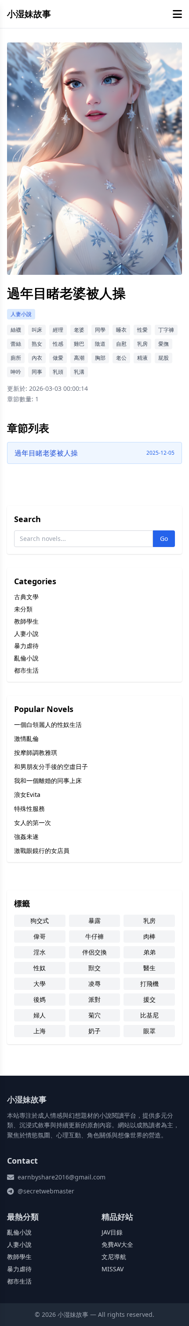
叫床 (37, 329)
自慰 (121, 343)
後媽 (39, 999)
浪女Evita (27, 794)
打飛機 (149, 983)
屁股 (163, 357)
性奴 (39, 968)
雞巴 (79, 343)
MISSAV (113, 1269)
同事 (37, 371)
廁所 (16, 357)
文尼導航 (114, 1256)
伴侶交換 (94, 952)
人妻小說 (21, 314)
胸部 (100, 357)
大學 (39, 983)
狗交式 (39, 920)
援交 (149, 999)
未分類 (23, 609)
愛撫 (163, 343)
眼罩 (149, 1031)
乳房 (142, 343)
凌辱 (94, 983)
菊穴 (94, 1015)
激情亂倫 (26, 738)
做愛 (58, 357)
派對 (94, 999)
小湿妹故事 (29, 14)
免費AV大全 (117, 1244)
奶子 (94, 1031)
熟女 (37, 343)
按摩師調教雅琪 (35, 752)
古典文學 (26, 597)
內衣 (37, 357)
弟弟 (149, 952)
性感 (58, 343)
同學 (100, 329)
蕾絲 (16, 343)
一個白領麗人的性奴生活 (48, 724)
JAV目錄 (112, 1232)
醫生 (149, 968)
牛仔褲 (94, 936)
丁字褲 (166, 329)
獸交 (94, 968)
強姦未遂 (26, 836)
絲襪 (16, 329)
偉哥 (39, 936)
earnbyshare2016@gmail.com (61, 1177)
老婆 (79, 329)
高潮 (79, 357)
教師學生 (26, 621)
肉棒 (149, 936)
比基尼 (149, 1015)
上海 (39, 1031)
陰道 (100, 343)
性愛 (142, 329)
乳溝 (79, 371)
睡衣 (121, 329)
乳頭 (58, 371)
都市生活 (26, 670)
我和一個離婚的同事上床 (48, 780)
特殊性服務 (29, 808)
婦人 (39, 1015)
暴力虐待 (26, 646)
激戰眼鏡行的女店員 (41, 850)
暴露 (94, 920)
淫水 (39, 952)
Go (164, 538)
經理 (58, 329)
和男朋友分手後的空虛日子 (51, 766)
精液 (142, 357)
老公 (121, 357)
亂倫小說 (26, 658)
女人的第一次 (32, 822)
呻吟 (16, 371)
